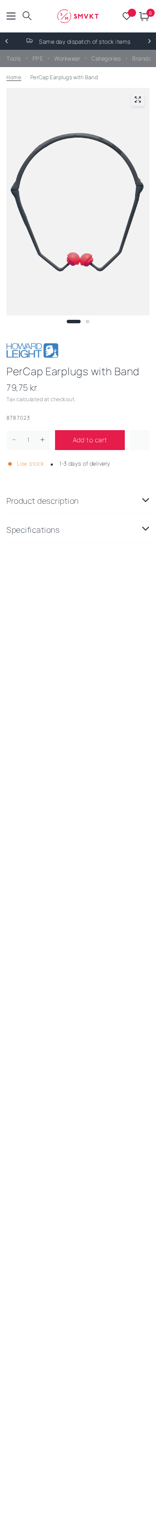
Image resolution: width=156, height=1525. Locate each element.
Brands (141, 58)
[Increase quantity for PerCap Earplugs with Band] (42, 440)
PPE (37, 58)
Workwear (67, 58)
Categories (106, 58)
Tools (13, 58)
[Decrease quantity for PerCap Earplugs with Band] (14, 440)
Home (13, 77)
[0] (143, 16)
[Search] (27, 16)
